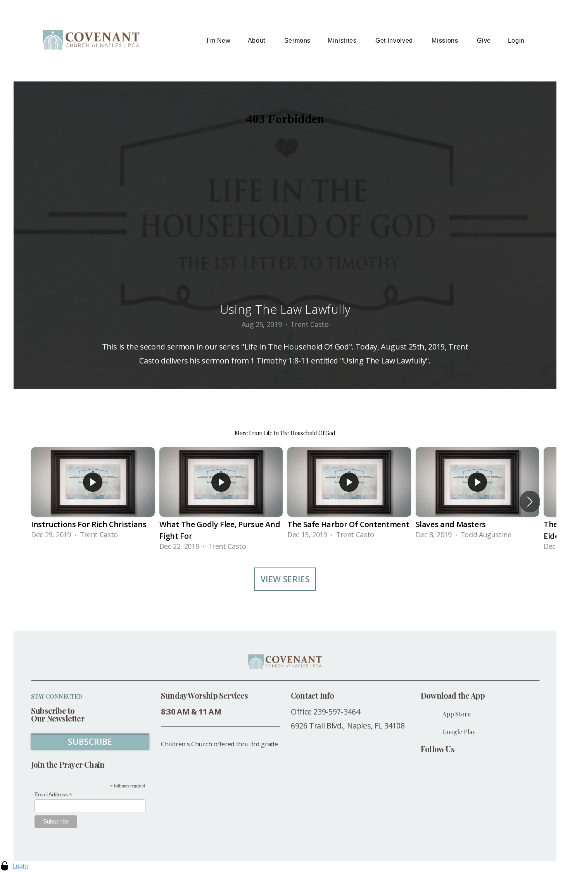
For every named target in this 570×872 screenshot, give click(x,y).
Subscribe (90, 741)
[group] (93, 495)
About (257, 40)
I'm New (218, 40)
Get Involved (395, 40)
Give (484, 40)
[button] (530, 501)
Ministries (343, 40)
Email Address (53, 794)
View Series (285, 579)
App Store (456, 714)
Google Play (458, 732)
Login (516, 40)
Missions (446, 40)
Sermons (297, 40)
